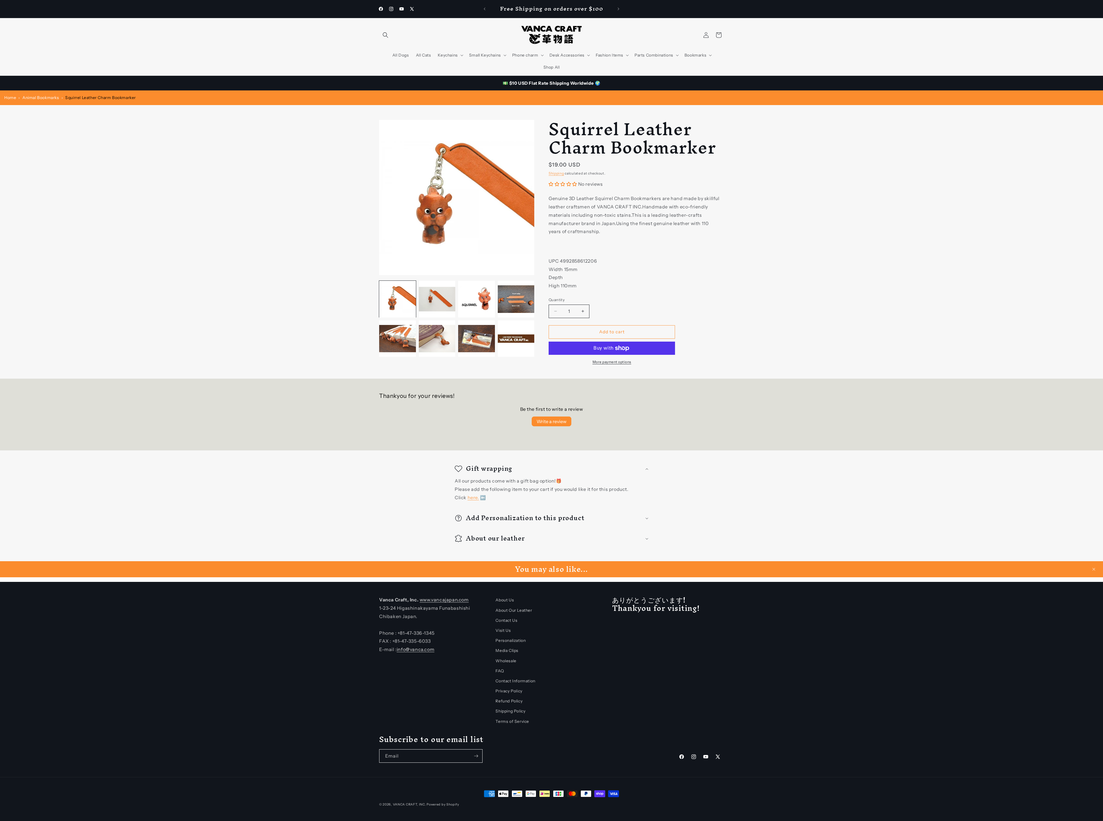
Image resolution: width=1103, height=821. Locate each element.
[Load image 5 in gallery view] (397, 338)
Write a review (551, 421)
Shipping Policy (510, 711)
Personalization (510, 640)
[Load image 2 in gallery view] (437, 299)
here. (473, 497)
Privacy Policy (508, 691)
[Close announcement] (1093, 569)
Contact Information (515, 680)
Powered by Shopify (443, 804)
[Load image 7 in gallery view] (476, 338)
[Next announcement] (618, 8)
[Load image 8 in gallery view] (516, 338)
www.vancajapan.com (444, 600)
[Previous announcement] (484, 8)
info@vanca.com (415, 649)
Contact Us (506, 620)
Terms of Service (512, 721)
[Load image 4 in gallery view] (516, 299)
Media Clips (506, 650)
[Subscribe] (476, 756)
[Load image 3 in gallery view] (476, 299)
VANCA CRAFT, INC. (409, 804)
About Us (504, 600)
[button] (385, 35)
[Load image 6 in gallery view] (437, 338)
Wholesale (505, 660)
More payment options (612, 362)
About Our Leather (513, 610)
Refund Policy (508, 701)
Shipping (556, 173)
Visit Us (503, 630)
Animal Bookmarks (40, 97)
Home (10, 97)
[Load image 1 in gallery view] (397, 299)
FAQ (499, 670)
